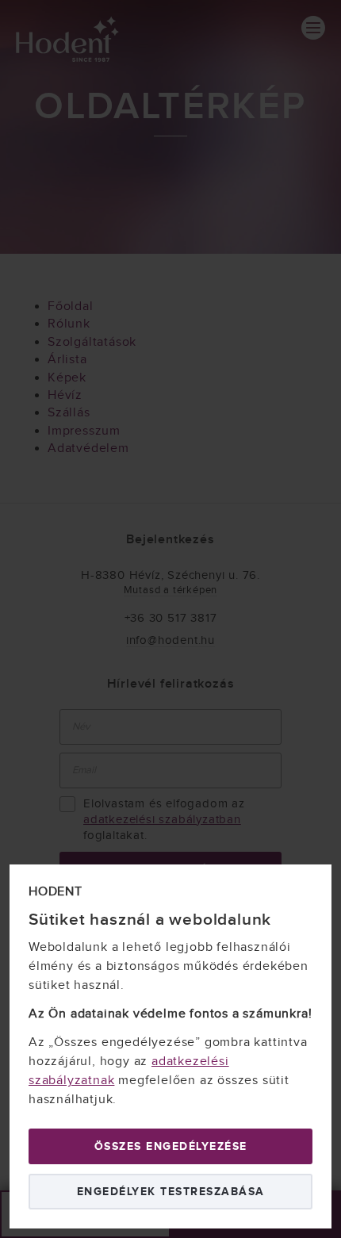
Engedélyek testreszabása (171, 1191)
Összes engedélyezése (170, 1146)
